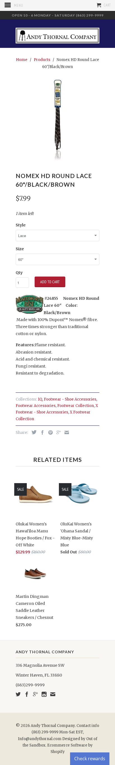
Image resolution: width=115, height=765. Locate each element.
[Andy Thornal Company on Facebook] (26, 694)
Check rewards (89, 758)
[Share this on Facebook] (41, 432)
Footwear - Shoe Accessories (70, 399)
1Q (40, 399)
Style (21, 225)
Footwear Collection (75, 405)
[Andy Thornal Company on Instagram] (44, 694)
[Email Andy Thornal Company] (52, 694)
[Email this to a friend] (65, 432)
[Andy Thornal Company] (57, 33)
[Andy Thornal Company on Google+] (35, 694)
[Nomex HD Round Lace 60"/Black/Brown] (57, 121)
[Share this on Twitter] (33, 432)
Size (20, 248)
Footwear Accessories (36, 405)
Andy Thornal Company (53, 725)
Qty (19, 272)
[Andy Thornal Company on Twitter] (18, 694)
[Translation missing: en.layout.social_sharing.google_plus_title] (57, 432)
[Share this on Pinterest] (49, 432)
